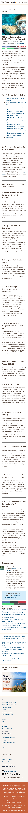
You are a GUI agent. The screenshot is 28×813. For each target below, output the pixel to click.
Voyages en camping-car (8, 742)
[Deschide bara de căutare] (19, 2)
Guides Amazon (6, 757)
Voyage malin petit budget (8, 737)
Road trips (4, 740)
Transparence (14, 798)
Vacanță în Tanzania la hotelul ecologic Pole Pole (13, 612)
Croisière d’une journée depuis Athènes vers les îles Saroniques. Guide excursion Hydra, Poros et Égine (14, 643)
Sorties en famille (6, 745)
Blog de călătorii (6, 8)
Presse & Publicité (6, 707)
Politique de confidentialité (9, 796)
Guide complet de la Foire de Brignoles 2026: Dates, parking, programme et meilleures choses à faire (13, 649)
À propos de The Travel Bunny (9, 704)
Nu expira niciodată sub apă (15, 128)
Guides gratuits (6, 762)
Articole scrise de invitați (10, 619)
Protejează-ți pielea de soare (15, 111)
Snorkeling (11, 621)
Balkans (4, 719)
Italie (3, 721)
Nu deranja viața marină (13, 124)
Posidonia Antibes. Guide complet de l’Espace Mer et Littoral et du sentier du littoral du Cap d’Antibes (13, 638)
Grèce (3, 724)
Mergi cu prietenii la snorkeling (15, 109)
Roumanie (4, 726)
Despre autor (9, 137)
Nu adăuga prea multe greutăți (15, 126)
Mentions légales (21, 796)
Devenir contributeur (7, 712)
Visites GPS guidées (7, 759)
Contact (4, 709)
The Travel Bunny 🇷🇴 (8, 2)
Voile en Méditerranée (7, 714)
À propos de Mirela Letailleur (9, 702)
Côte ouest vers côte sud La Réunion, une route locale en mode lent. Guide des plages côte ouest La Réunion (14, 658)
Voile (3, 747)
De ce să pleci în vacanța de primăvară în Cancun (13, 614)
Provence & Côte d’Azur (8, 729)
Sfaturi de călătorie (16, 8)
